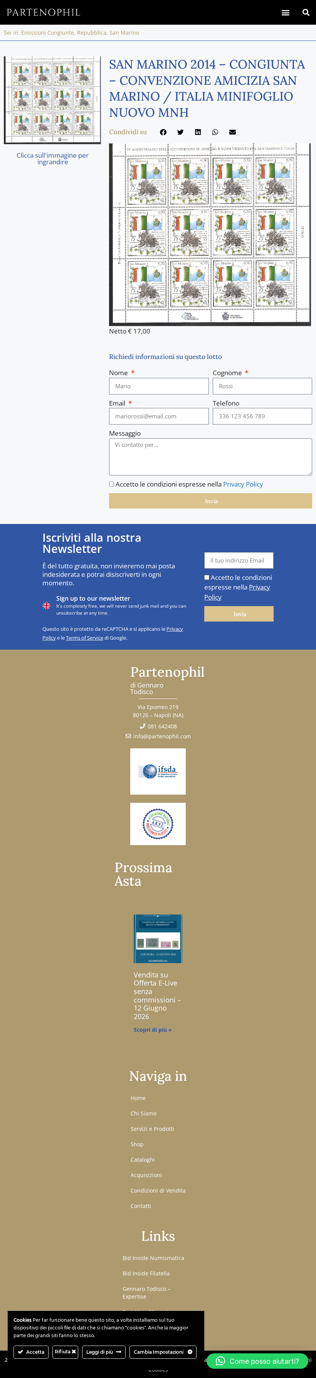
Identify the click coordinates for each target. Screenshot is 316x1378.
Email (118, 403)
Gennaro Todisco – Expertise (146, 1292)
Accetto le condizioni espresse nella (189, 484)
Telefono (226, 403)
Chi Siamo (143, 1113)
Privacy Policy (243, 484)
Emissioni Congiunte (47, 32)
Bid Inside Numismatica (153, 1258)
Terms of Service (84, 637)
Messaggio (125, 433)
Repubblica (91, 32)
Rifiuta (63, 1351)
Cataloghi (143, 1159)
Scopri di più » (153, 1029)
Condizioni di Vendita (158, 1190)
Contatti (141, 1206)
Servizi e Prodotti (152, 1128)
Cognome (228, 372)
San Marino (124, 32)
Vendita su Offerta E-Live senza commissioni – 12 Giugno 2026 (157, 995)
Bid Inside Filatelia (146, 1273)
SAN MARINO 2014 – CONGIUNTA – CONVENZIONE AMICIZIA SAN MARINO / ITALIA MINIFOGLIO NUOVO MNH (207, 88)
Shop (137, 1144)
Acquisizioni (146, 1175)
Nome (119, 372)
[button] (285, 12)
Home (138, 1098)
